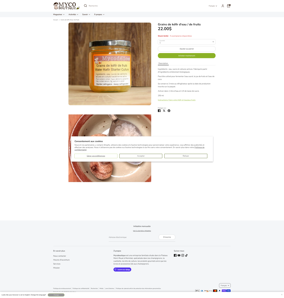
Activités (72, 14)
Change (56, 295)
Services (56, 264)
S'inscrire (167, 237)
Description (163, 63)
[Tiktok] (186, 255)
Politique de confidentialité (81, 288)
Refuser (186, 156)
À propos (98, 14)
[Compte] (223, 6)
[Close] (281, 294)
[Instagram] (182, 255)
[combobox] (105, 5)
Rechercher (94, 288)
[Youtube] (179, 255)
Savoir (85, 14)
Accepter (141, 156)
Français (212, 6)
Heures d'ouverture (61, 260)
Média (101, 288)
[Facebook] (175, 255)
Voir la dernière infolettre (142, 231)
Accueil (55, 20)
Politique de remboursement (62, 288)
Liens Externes (109, 288)
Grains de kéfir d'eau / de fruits (70, 20)
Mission (56, 268)
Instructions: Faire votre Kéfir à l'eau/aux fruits (176, 100)
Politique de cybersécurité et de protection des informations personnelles (138, 288)
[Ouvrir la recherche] (85, 5)
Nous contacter (59, 256)
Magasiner (58, 14)
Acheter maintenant (186, 55)
